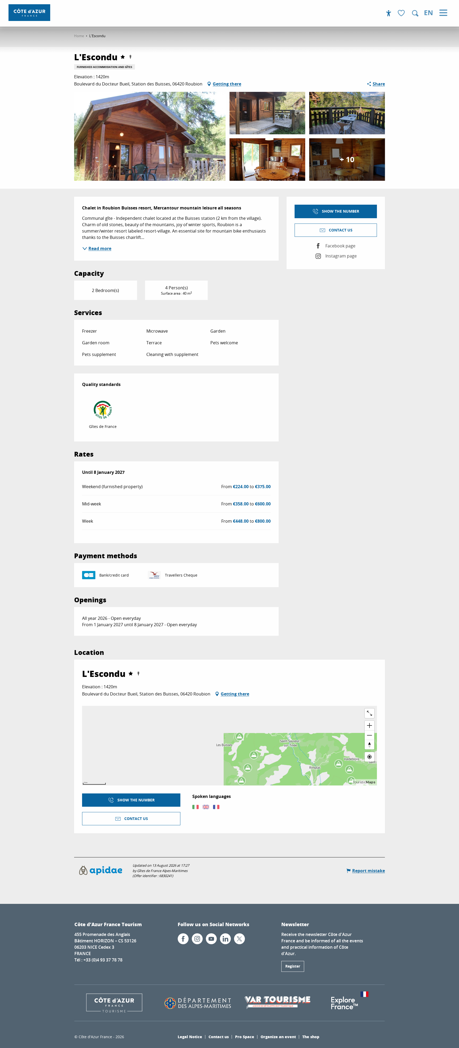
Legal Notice (190, 1036)
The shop (310, 1036)
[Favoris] (402, 13)
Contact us (219, 1036)
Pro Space (244, 1036)
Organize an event (278, 1036)
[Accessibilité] (388, 13)
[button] (415, 13)
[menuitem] (29, 12)
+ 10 (347, 159)
